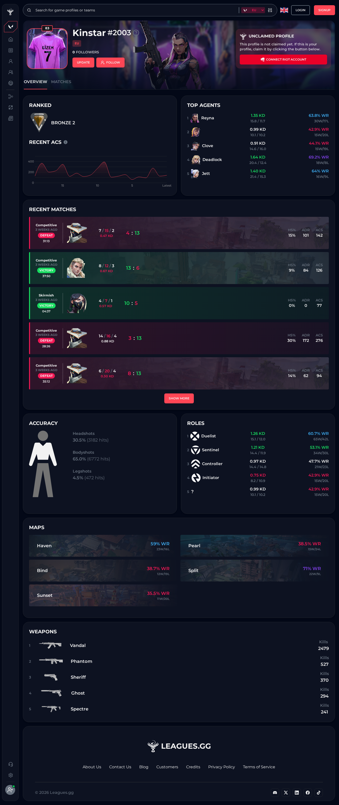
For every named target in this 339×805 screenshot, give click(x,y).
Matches (61, 81)
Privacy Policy (221, 767)
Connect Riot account (286, 59)
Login (300, 10)
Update (83, 62)
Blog (143, 767)
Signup (324, 10)
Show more (179, 398)
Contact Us (120, 767)
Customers (167, 767)
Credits (193, 767)
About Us (92, 767)
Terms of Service (259, 767)
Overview (35, 81)
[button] (10, 26)
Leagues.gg (186, 746)
